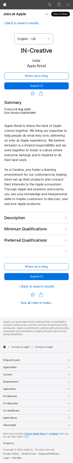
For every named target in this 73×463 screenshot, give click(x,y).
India (36, 60)
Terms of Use (29, 453)
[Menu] (68, 4)
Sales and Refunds (49, 453)
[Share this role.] (41, 93)
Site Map (16, 458)
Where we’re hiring (36, 75)
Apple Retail (36, 66)
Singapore (8, 443)
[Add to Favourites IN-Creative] (33, 93)
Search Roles (60, 14)
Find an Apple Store (35, 433)
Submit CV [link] (36, 85)
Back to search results (22, 23)
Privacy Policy (11, 453)
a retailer (54, 433)
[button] (49, 4)
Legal (6, 458)
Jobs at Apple (14, 14)
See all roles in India (35, 303)
